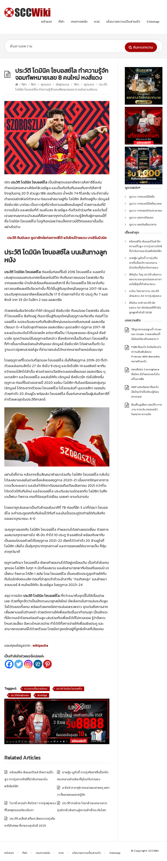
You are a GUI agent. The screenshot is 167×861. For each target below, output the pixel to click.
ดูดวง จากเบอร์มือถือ (142, 197)
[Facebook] (9, 664)
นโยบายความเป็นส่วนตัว (123, 21)
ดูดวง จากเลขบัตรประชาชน (145, 210)
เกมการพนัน (79, 21)
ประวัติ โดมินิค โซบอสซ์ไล (69, 688)
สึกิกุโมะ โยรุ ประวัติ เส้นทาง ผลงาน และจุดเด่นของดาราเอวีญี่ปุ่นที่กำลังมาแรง (145, 279)
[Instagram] (28, 664)
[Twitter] (18, 664)
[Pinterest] (47, 664)
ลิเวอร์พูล (42, 695)
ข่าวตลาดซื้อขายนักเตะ (36, 688)
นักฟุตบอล (62, 84)
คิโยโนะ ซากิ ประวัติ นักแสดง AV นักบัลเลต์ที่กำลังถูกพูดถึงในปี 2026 (145, 307)
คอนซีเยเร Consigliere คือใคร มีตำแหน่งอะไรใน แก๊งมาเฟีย (145, 374)
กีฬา (61, 21)
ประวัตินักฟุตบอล (20, 695)
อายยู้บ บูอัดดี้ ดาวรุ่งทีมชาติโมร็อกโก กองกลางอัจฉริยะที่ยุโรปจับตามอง (143, 263)
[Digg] (37, 664)
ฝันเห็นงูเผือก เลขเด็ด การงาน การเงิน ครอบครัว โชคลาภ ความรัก (146, 409)
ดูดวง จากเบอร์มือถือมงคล (145, 203)
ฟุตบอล (46, 84)
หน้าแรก (46, 21)
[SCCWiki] (28, 12)
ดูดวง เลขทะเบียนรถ (141, 217)
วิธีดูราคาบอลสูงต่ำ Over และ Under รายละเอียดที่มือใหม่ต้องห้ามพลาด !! (146, 334)
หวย (97, 21)
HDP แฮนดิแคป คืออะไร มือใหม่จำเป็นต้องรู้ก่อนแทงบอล (145, 392)
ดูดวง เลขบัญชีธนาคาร (143, 224)
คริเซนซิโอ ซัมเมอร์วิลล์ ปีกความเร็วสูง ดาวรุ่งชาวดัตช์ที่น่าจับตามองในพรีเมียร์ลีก (28, 779)
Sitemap (153, 21)
